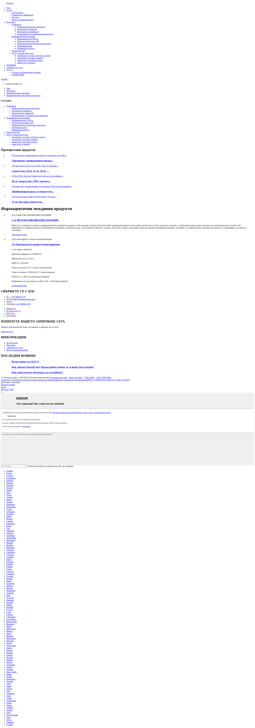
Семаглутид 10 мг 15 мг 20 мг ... (30, 171)
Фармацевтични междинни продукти (34, 44)
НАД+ (127, 380)
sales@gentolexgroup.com (24, 299)
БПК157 (90, 380)
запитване (16, 235)
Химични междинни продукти (31, 27)
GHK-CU (119, 380)
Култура (15, 17)
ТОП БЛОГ (89, 377)
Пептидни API (18, 51)
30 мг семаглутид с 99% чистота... (31, 181)
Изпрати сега (7, 331)
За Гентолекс (17, 12)
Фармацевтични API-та (27, 39)
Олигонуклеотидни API (28, 41)
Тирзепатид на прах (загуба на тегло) (34, 55)
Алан (3, 387)
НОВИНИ (11, 65)
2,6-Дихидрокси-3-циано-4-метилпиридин (36, 244)
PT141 (104, 380)
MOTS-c (111, 380)
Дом (8, 8)
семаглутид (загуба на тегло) (30, 60)
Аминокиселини (24, 46)
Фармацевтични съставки (23, 36)
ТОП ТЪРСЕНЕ (103, 377)
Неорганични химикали (28, 32)
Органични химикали (27, 29)
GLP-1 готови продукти (22, 53)
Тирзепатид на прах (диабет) (30, 58)
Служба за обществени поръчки (26, 72)
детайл (24, 235)
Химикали (16, 24)
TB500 (98, 380)
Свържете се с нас (14, 67)
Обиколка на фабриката (22, 15)
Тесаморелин (80, 380)
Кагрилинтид (40, 380)
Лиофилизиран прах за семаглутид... (33, 191)
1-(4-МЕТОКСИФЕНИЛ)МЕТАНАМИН (35, 220)
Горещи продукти (59, 377)
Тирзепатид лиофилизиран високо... (33, 160)
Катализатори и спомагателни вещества (35, 34)
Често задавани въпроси (23, 20)
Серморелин (68, 380)
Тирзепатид (17, 380)
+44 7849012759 (17, 297)
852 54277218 (7, 389)
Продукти (10, 22)
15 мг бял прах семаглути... (27, 201)
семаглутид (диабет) (26, 63)
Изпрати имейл (8, 385)
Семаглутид (6, 380)
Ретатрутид (29, 380)
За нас (9, 10)
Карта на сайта (75, 377)
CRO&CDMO (18, 75)
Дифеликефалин (54, 380)
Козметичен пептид (26, 48)
